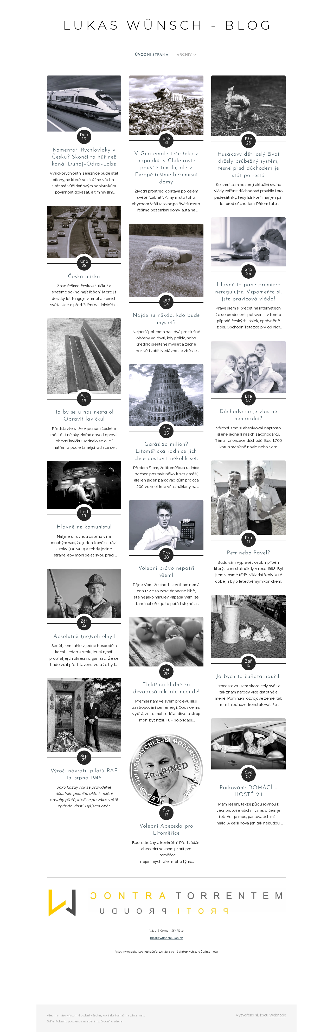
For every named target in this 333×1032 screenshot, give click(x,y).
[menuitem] (153, 55)
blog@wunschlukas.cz (166, 938)
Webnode (277, 1015)
